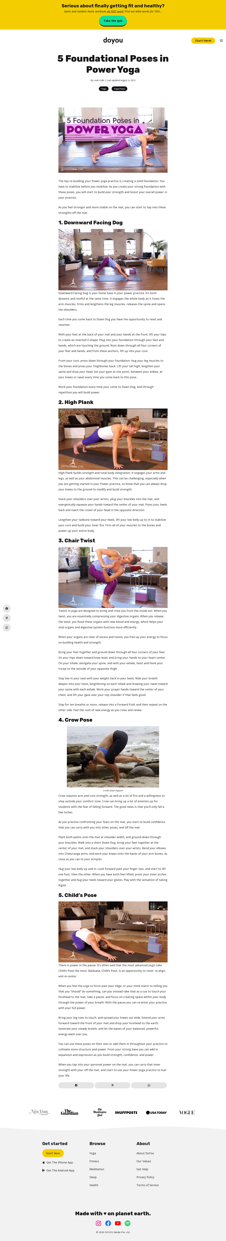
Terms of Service (148, 1185)
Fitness (94, 1161)
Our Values (144, 1161)
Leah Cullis (99, 80)
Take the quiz (113, 21)
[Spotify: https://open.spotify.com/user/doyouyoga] (127, 1223)
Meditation (96, 1169)
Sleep (93, 1177)
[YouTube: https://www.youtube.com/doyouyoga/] (117, 1223)
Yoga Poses (119, 88)
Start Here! (203, 40)
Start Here (53, 1153)
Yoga (103, 88)
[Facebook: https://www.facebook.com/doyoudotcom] (108, 1223)
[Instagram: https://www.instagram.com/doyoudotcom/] (98, 1223)
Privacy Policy (145, 1177)
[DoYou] (113, 41)
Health (93, 1185)
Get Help (142, 1169)
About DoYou (145, 1153)
